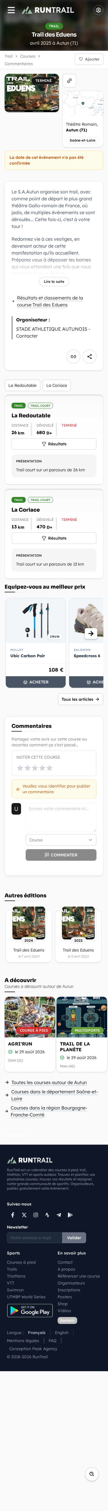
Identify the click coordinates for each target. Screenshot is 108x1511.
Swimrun (15, 1290)
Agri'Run (20, 1044)
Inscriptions (69, 1290)
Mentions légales (23, 1340)
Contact (65, 1262)
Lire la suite (54, 281)
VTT (10, 1283)
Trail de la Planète (75, 1046)
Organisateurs (71, 1283)
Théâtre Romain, (82, 127)
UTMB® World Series (26, 1296)
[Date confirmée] (10, 1052)
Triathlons (16, 1276)
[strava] (47, 1215)
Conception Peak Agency (33, 1348)
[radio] (20, 768)
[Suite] (91, 633)
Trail (9, 56)
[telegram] (59, 1215)
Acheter (39, 682)
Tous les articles (77, 699)
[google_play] (70, 1215)
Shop (63, 1303)
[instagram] (35, 1215)
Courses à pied (21, 1262)
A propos (66, 1269)
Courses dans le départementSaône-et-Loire (54, 1095)
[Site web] (69, 81)
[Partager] (89, 356)
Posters (65, 1296)
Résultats (57, 443)
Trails (12, 1269)
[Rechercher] (92, 1474)
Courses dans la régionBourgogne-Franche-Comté (49, 1111)
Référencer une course (79, 1276)
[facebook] (12, 1215)
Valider (74, 1237)
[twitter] (24, 1215)
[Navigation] (11, 10)
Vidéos (64, 1310)
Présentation (29, 461)
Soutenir (67, 1320)
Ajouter (92, 59)
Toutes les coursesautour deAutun (49, 1082)
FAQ (52, 1340)
